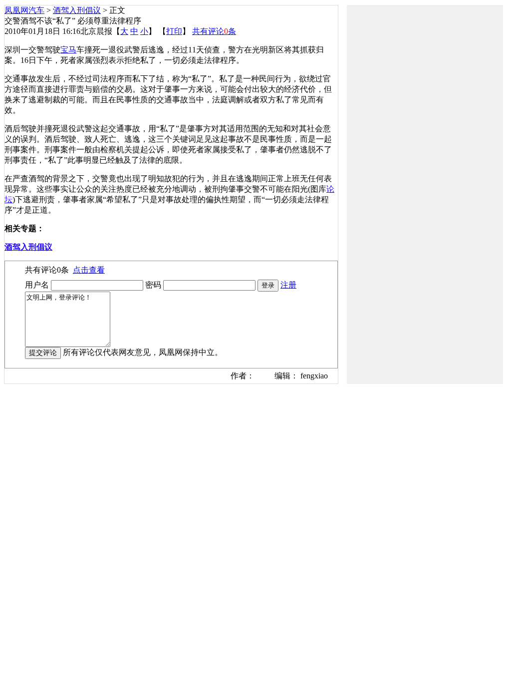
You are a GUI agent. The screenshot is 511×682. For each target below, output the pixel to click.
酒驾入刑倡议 (77, 10)
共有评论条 (214, 31)
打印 (174, 31)
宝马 (68, 49)
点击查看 (89, 270)
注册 (288, 285)
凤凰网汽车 (24, 10)
